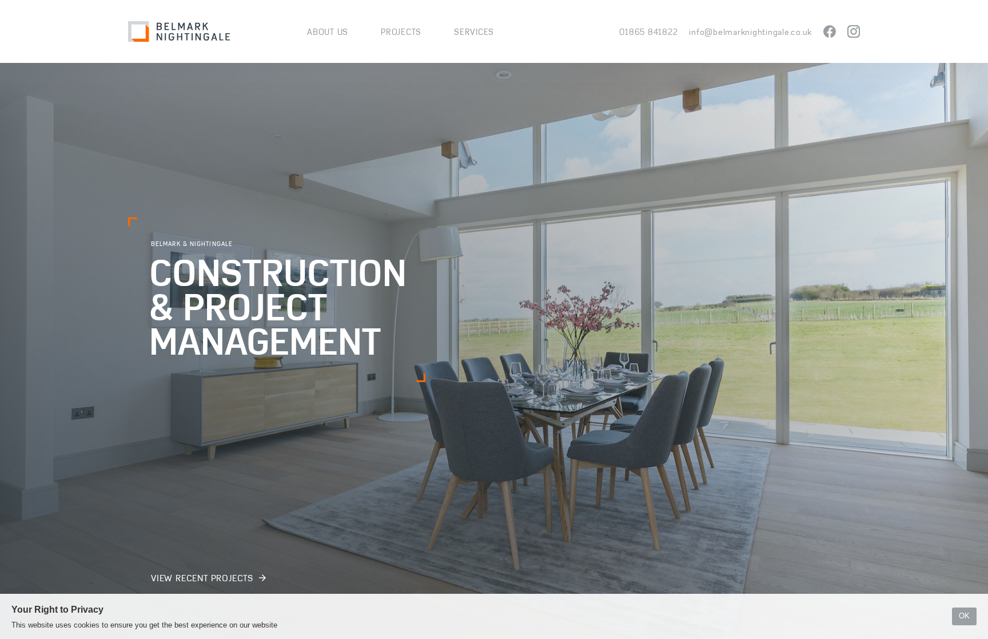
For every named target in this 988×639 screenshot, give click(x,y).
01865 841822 (648, 31)
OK (964, 616)
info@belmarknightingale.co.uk (750, 31)
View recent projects (203, 578)
